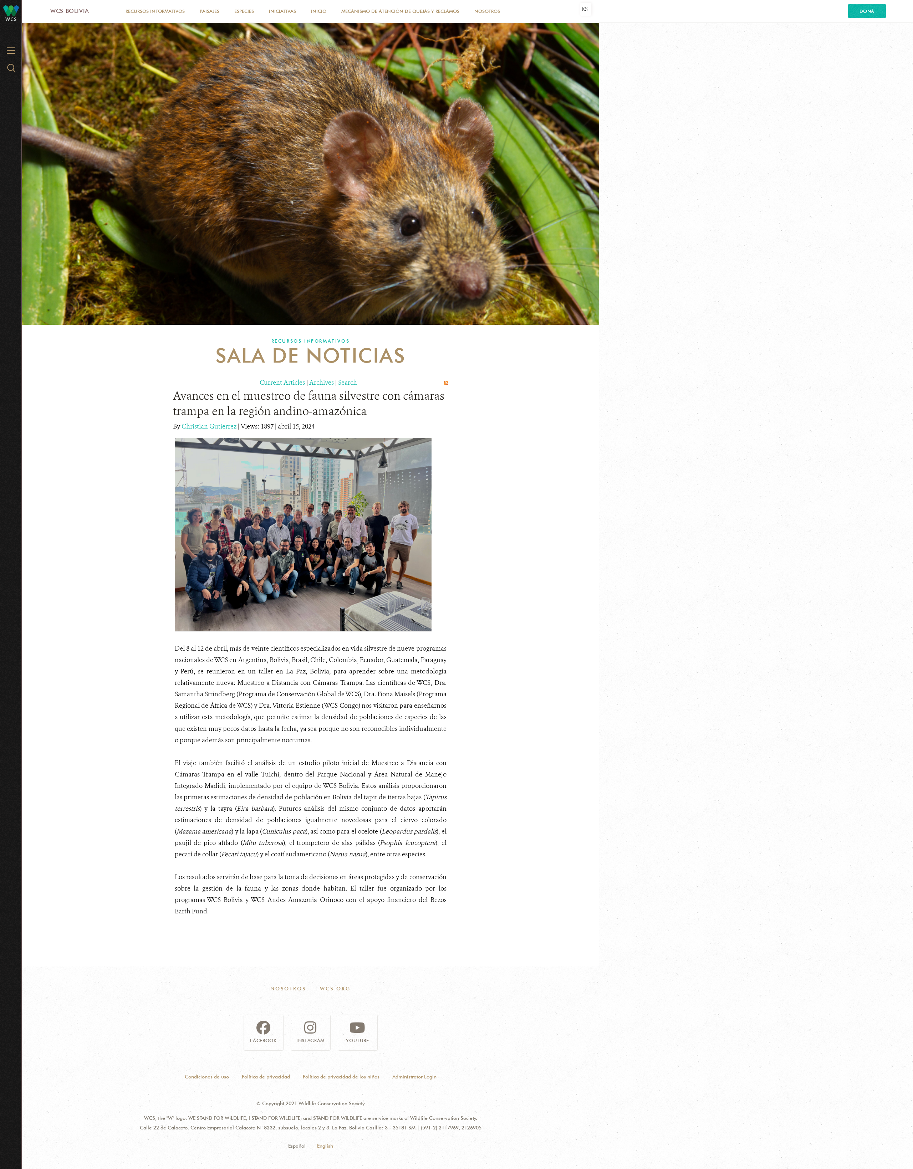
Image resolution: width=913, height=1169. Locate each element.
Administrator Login (414, 1077)
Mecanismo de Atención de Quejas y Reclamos (400, 11)
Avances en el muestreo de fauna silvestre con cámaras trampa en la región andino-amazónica (308, 403)
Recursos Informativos (155, 11)
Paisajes (209, 11)
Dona (867, 11)
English (325, 1146)
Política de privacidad (266, 1077)
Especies (244, 11)
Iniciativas (282, 11)
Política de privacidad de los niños (341, 1077)
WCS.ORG (335, 988)
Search (347, 382)
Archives (321, 382)
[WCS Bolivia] (11, 10)
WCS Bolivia (69, 10)
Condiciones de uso (207, 1077)
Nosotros (487, 11)
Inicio (318, 11)
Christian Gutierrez (210, 426)
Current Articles (282, 382)
